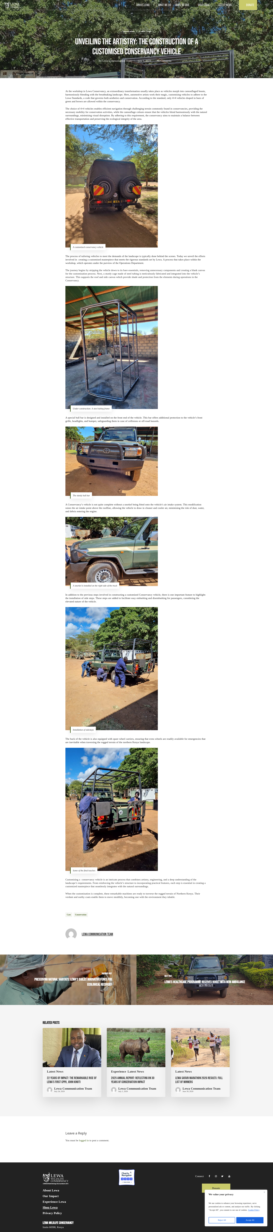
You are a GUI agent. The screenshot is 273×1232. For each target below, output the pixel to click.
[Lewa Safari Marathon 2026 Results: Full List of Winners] (200, 1062)
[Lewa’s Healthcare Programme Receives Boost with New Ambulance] (204, 980)
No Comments (164, 60)
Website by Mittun (222, 1207)
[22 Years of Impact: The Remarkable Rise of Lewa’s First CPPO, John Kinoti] (72, 1062)
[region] (236, 1208)
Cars (69, 915)
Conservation (128, 31)
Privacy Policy (52, 1213)
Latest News (145, 31)
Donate (216, 1188)
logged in (84, 1140)
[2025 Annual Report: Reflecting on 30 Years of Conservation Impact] (136, 1062)
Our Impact (51, 1196)
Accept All (250, 1220)
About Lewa (51, 1190)
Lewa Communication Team (117, 60)
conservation (80, 915)
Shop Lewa (50, 1207)
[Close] (264, 1192)
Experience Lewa (54, 1201)
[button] (267, 5)
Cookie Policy (253, 1210)
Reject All (222, 1220)
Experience (118, 1071)
